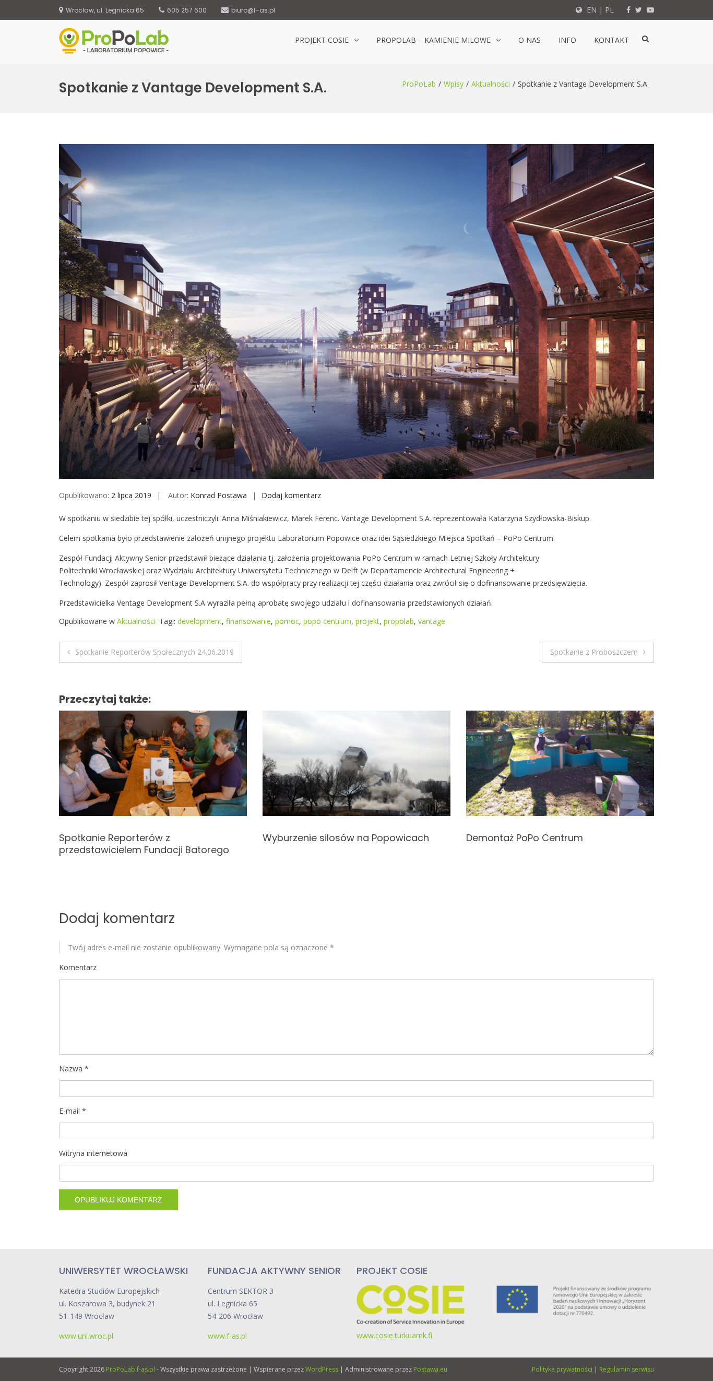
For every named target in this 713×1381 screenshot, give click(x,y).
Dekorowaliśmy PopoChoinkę (533, 837)
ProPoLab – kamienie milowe (433, 40)
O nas (529, 40)
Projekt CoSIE (322, 40)
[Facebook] (628, 10)
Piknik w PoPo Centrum (111, 837)
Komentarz (78, 967)
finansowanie (248, 621)
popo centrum (327, 621)
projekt (367, 621)
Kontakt (611, 40)
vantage (431, 621)
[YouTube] (650, 10)
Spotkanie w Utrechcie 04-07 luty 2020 (353, 837)
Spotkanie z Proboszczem (594, 652)
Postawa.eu (430, 1369)
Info (567, 40)
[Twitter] (638, 10)
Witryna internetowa (93, 1153)
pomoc (287, 621)
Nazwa (74, 1068)
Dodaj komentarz (291, 495)
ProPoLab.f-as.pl (130, 1369)
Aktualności (490, 84)
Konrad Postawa (219, 495)
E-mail (72, 1111)
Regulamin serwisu (626, 1369)
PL (609, 10)
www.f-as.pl (227, 1336)
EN (591, 10)
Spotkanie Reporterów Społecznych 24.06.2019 (154, 652)
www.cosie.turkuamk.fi (394, 1335)
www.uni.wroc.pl (86, 1336)
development (199, 621)
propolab (399, 621)
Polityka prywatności (562, 1369)
